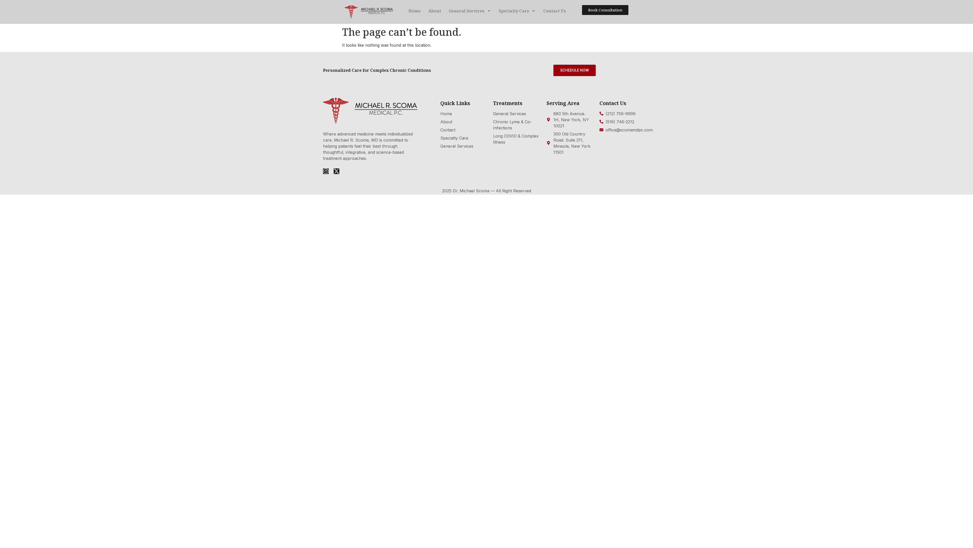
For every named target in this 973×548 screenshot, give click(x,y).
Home (414, 11)
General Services (466, 11)
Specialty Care (514, 11)
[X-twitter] (336, 171)
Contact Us (554, 11)
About (434, 11)
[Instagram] (326, 171)
